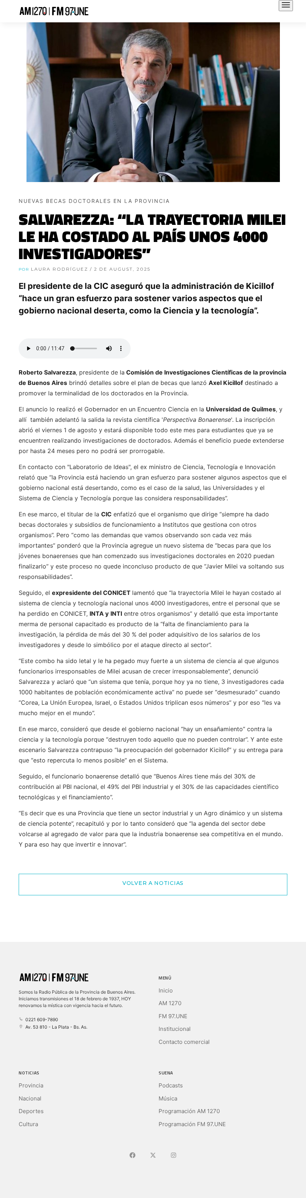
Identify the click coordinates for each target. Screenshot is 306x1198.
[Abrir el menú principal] (286, 5)
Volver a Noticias (153, 883)
